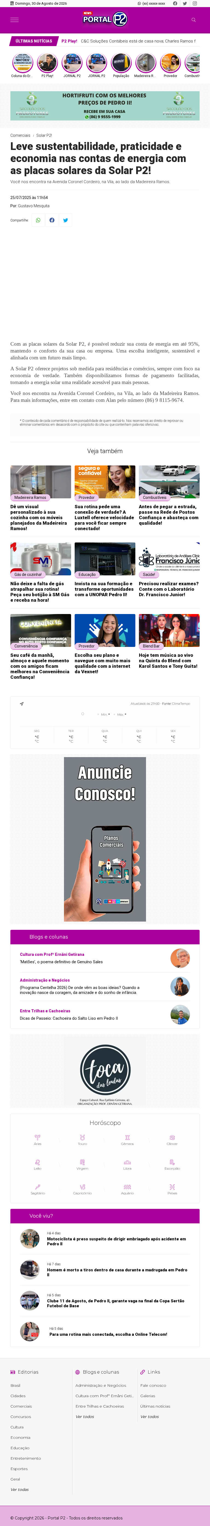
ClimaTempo (181, 704)
